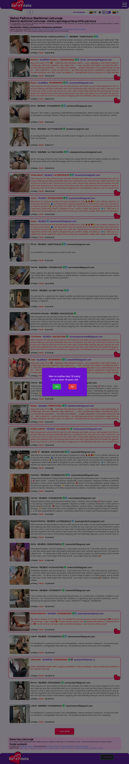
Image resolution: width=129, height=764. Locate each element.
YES (56, 386)
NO (72, 386)
